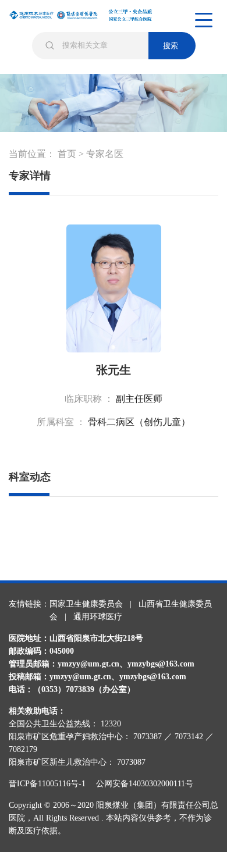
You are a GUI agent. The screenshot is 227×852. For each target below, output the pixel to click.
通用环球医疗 (97, 616)
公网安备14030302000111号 (144, 783)
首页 (67, 154)
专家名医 (104, 154)
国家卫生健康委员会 (86, 604)
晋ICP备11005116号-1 (51, 783)
